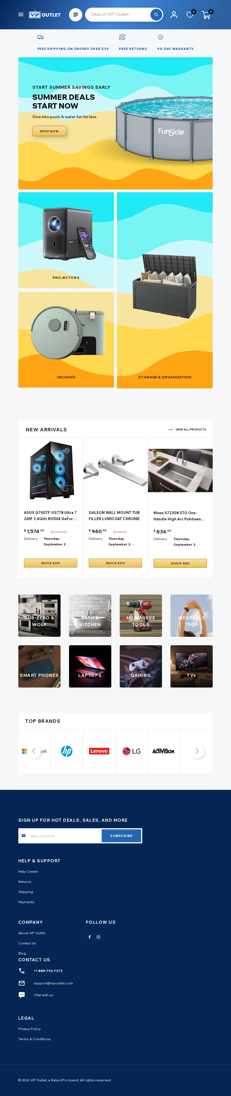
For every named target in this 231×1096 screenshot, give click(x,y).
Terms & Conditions (34, 1039)
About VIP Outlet (31, 933)
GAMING (141, 675)
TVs (191, 675)
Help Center (28, 871)
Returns (24, 882)
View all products (191, 429)
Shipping (25, 892)
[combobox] (124, 15)
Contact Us (27, 943)
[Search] (156, 15)
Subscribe (121, 836)
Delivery (30, 538)
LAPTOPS (90, 675)
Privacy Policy (29, 1029)
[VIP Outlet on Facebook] (89, 936)
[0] (190, 16)
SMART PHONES (39, 675)
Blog (22, 953)
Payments (26, 902)
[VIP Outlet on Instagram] (98, 936)
